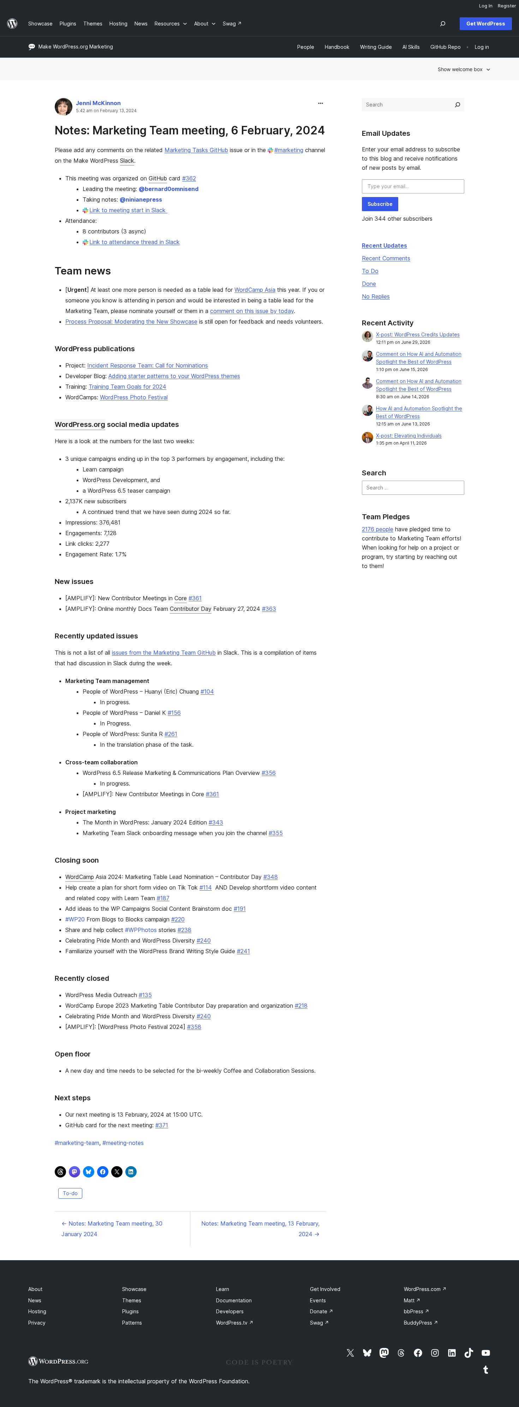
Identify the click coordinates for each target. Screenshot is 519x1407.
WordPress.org (80, 424)
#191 (240, 908)
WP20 (75, 919)
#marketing (288, 150)
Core (180, 598)
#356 (269, 772)
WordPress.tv (234, 1323)
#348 (270, 876)
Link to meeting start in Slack (128, 210)
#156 (174, 712)
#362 (189, 178)
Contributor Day (190, 608)
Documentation (234, 1300)
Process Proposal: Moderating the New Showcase (131, 321)
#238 (184, 929)
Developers (230, 1311)
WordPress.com (425, 1289)
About (35, 1289)
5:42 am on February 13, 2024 (106, 110)
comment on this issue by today (252, 310)
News (34, 1300)
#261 (171, 733)
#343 (216, 822)
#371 (161, 1125)
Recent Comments (386, 258)
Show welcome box (460, 69)
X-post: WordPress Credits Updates (418, 334)
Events (318, 1300)
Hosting (37, 1311)
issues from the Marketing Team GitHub (164, 652)
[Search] (457, 104)
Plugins (130, 1311)
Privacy (37, 1323)
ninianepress (141, 199)
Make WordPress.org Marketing (75, 47)
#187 (163, 898)
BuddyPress (421, 1323)
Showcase (134, 1289)
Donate (321, 1311)
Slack (127, 160)
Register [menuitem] (507, 5)
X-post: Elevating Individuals (409, 436)
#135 (145, 994)
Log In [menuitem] (486, 5)
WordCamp (79, 876)
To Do (370, 270)
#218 (301, 1005)
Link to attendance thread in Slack (134, 241)
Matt (412, 1300)
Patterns (132, 1323)
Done (369, 283)
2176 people (377, 529)
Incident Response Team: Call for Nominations (147, 365)
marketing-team (77, 1142)
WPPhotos (141, 929)
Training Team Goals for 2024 (127, 386)
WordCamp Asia (254, 289)
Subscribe (380, 204)
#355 (276, 832)
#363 (269, 608)
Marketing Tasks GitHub (196, 150)
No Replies (376, 296)
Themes (131, 1300)
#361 (195, 598)
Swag (319, 1323)
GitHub (158, 178)
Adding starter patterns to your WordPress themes (174, 376)
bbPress (416, 1311)
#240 (204, 940)
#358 (194, 1026)
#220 (178, 919)
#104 (207, 691)
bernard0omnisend (168, 188)
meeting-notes (123, 1142)
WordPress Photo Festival (134, 397)
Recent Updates (384, 245)
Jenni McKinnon (98, 102)
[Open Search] (443, 23)
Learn (222, 1289)
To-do (70, 1193)
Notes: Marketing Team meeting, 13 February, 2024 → (260, 1229)
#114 (205, 887)
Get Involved (325, 1289)
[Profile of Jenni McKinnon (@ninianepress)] (63, 108)
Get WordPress (485, 24)
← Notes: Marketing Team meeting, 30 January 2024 (111, 1229)
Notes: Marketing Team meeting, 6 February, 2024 (190, 130)
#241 (243, 951)
